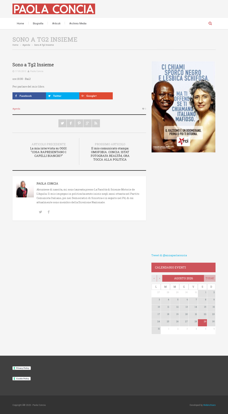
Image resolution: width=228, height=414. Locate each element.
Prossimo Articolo (110, 151)
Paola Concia (36, 71)
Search (210, 23)
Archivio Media (77, 23)
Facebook (71, 123)
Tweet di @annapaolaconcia (169, 255)
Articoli (56, 23)
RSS (96, 123)
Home (20, 23)
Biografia (38, 23)
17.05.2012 (20, 71)
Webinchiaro (209, 405)
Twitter (62, 123)
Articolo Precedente (48, 150)
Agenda (26, 45)
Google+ (88, 123)
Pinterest (79, 123)
